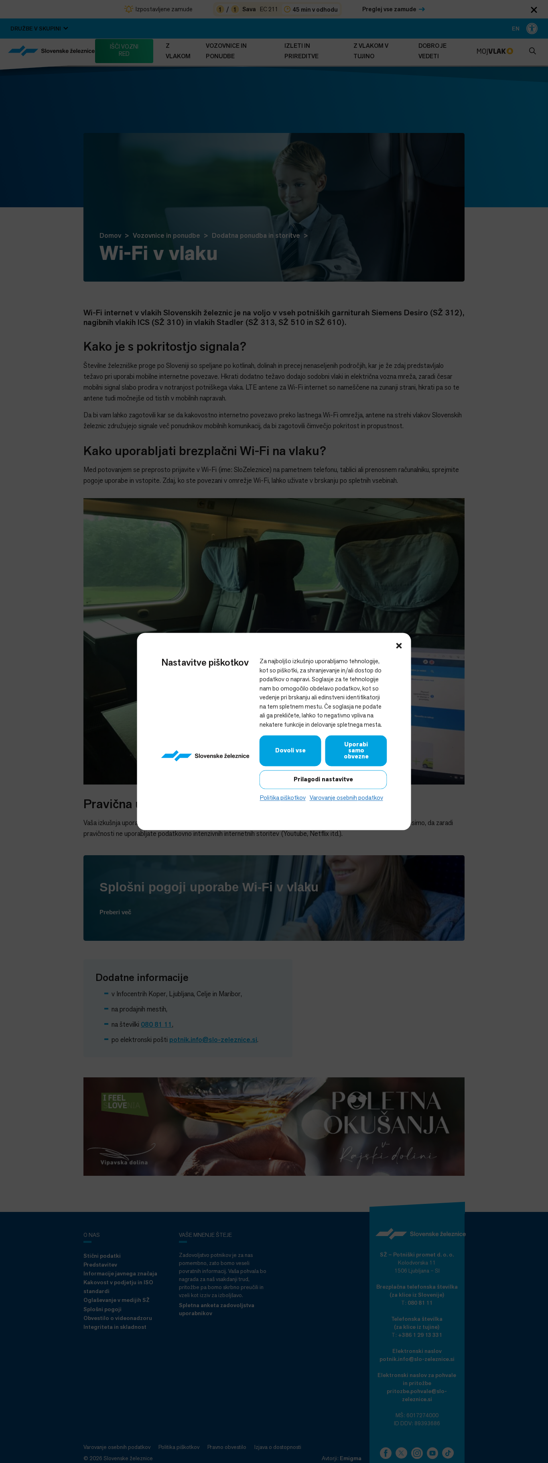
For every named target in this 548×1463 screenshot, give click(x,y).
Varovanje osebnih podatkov (346, 797)
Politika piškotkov (283, 797)
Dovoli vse (290, 750)
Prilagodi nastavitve (323, 779)
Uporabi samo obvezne (356, 750)
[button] (399, 645)
